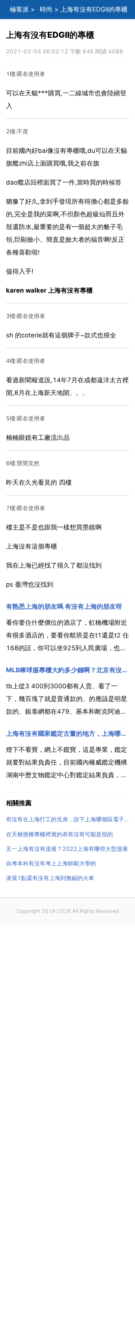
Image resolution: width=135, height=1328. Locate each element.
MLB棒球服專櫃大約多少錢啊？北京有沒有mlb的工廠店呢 (67, 670)
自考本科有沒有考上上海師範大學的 (51, 863)
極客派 (19, 9)
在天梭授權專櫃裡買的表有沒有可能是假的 (59, 834)
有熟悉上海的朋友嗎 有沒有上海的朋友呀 (64, 606)
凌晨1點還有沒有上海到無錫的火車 (50, 877)
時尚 (46, 9)
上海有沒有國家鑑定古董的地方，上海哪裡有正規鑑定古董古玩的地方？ (67, 733)
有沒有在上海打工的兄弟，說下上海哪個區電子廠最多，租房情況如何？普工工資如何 (67, 819)
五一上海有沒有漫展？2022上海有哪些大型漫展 (67, 848)
